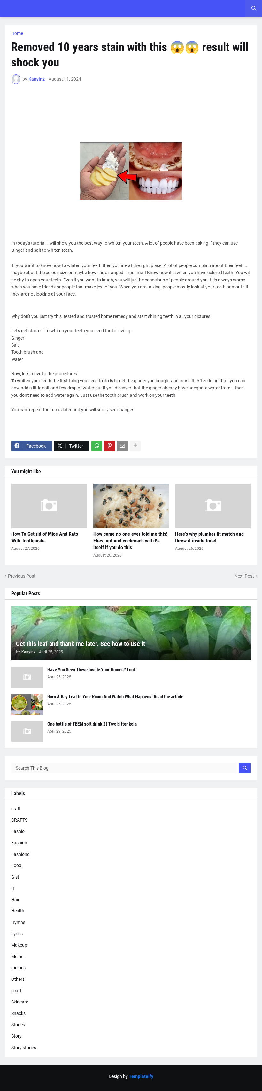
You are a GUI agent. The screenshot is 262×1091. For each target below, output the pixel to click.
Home (17, 33)
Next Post (244, 576)
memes (18, 967)
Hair (15, 899)
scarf (16, 990)
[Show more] (135, 446)
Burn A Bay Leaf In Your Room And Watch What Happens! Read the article (115, 697)
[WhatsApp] (96, 446)
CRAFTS (19, 820)
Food (16, 865)
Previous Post (21, 576)
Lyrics (17, 933)
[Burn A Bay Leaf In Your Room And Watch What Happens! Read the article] (27, 704)
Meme (17, 956)
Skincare (19, 1001)
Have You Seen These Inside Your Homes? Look (91, 669)
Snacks (18, 1013)
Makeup (19, 945)
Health (17, 910)
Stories (18, 1024)
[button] (253, 8)
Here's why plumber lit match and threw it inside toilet (209, 537)
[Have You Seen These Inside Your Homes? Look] (27, 677)
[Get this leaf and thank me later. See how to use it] (131, 633)
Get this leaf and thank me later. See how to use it (80, 644)
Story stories (23, 1047)
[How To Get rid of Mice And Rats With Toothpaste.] (49, 506)
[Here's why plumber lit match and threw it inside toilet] (213, 506)
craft (16, 808)
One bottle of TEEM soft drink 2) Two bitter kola (92, 724)
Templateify (141, 1076)
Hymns (18, 922)
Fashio (18, 831)
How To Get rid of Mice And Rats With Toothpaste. (44, 537)
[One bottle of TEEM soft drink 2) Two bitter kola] (27, 731)
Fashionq (20, 854)
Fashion (19, 842)
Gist (15, 877)
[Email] (122, 446)
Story (16, 1036)
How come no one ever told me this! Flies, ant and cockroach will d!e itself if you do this (130, 540)
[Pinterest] (109, 446)
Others (18, 979)
